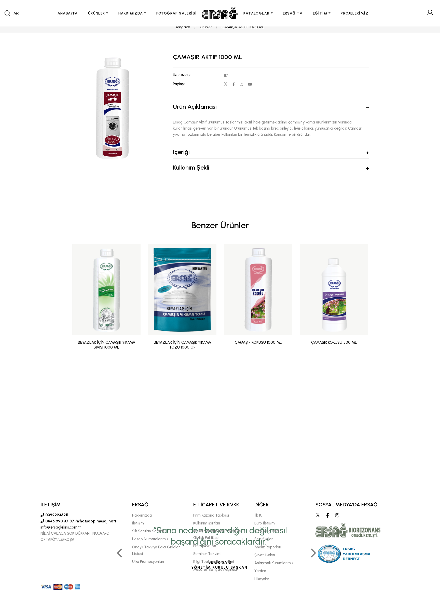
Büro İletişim (264, 523)
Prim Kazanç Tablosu (211, 515)
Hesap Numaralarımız (150, 539)
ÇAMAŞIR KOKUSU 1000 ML (258, 342)
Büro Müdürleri (266, 531)
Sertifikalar (263, 539)
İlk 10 (258, 515)
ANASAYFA (68, 13)
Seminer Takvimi (207, 553)
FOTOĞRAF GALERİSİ (176, 13)
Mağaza (183, 27)
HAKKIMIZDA (130, 13)
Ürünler (206, 27)
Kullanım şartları (206, 523)
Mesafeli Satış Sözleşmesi (215, 569)
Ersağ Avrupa (204, 546)
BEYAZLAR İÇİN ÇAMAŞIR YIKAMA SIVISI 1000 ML (106, 345)
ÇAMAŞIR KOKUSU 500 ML (334, 342)
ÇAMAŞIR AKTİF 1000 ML (243, 27)
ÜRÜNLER (96, 13)
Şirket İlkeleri (264, 555)
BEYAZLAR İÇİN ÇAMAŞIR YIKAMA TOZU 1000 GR (182, 345)
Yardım (260, 571)
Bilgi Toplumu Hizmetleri (213, 561)
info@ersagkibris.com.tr (60, 527)
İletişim (138, 523)
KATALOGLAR (256, 13)
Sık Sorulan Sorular (148, 531)
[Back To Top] (426, 578)
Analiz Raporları (267, 547)
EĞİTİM (320, 13)
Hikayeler (261, 579)
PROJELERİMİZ (354, 13)
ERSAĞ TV (293, 13)
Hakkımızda (142, 515)
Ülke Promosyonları (148, 561)
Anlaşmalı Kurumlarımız (274, 563)
